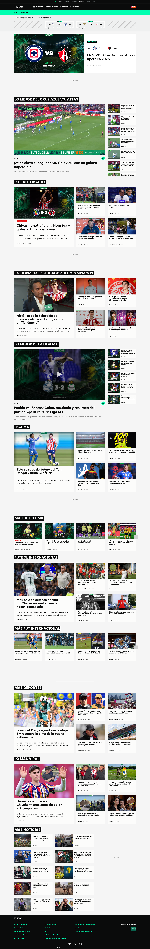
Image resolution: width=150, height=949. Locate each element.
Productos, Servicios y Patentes (85, 924)
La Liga (19, 619)
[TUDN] (18, 6)
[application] (59, 129)
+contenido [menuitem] (74, 7)
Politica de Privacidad (20, 924)
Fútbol (19, 335)
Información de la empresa (22, 931)
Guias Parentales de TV (52, 935)
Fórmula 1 (81, 719)
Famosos (74, 1)
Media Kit (47, 928)
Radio (88, 1)
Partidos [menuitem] (39, 7)
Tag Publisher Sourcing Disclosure (55, 938)
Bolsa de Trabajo (19, 938)
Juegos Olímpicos (114, 719)
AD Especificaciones (51, 924)
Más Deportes (113, 244)
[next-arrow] (136, 537)
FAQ (46, 931)
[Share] (103, 158)
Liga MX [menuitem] (48, 7)
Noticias (67, 1)
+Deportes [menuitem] (64, 7)
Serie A (111, 659)
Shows (60, 1)
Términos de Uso (19, 928)
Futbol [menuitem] (55, 7)
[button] (59, 374)
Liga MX (80, 213)
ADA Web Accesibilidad (21, 935)
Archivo (77, 928)
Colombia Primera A (84, 589)
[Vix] (133, 7)
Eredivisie (18, 659)
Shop (94, 1)
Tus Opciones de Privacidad (83, 931)
